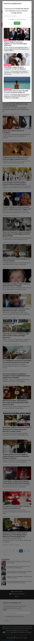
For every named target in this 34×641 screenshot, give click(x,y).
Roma (6, 47)
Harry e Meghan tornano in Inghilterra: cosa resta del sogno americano (15, 43)
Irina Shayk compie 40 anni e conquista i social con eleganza (15, 68)
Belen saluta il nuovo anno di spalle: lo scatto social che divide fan (16, 91)
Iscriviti (17, 23)
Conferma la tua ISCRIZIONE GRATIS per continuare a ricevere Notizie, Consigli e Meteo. (16, 11)
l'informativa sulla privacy (20, 19)
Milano (6, 71)
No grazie (17, 27)
